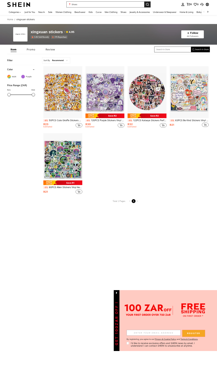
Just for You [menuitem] (29, 12)
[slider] (9, 94)
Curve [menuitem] (99, 12)
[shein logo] (18, 4)
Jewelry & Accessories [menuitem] (139, 12)
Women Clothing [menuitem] (63, 12)
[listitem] (41, 37)
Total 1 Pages (119, 201)
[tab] (14, 49)
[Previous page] (130, 201)
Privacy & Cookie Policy (165, 339)
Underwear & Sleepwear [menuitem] (164, 12)
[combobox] (56, 60)
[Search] (147, 4)
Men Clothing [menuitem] (111, 12)
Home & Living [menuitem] (186, 12)
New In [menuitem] (41, 12)
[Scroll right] (208, 12)
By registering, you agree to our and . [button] (162, 339)
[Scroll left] (204, 12)
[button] (202, 4)
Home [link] (10, 19)
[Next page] (137, 201)
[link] (189, 4)
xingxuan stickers (47, 32)
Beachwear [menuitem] (80, 12)
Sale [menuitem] (50, 12)
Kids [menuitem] (91, 12)
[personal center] (183, 4)
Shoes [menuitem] (123, 12)
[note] (104, 116)
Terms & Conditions (189, 339)
